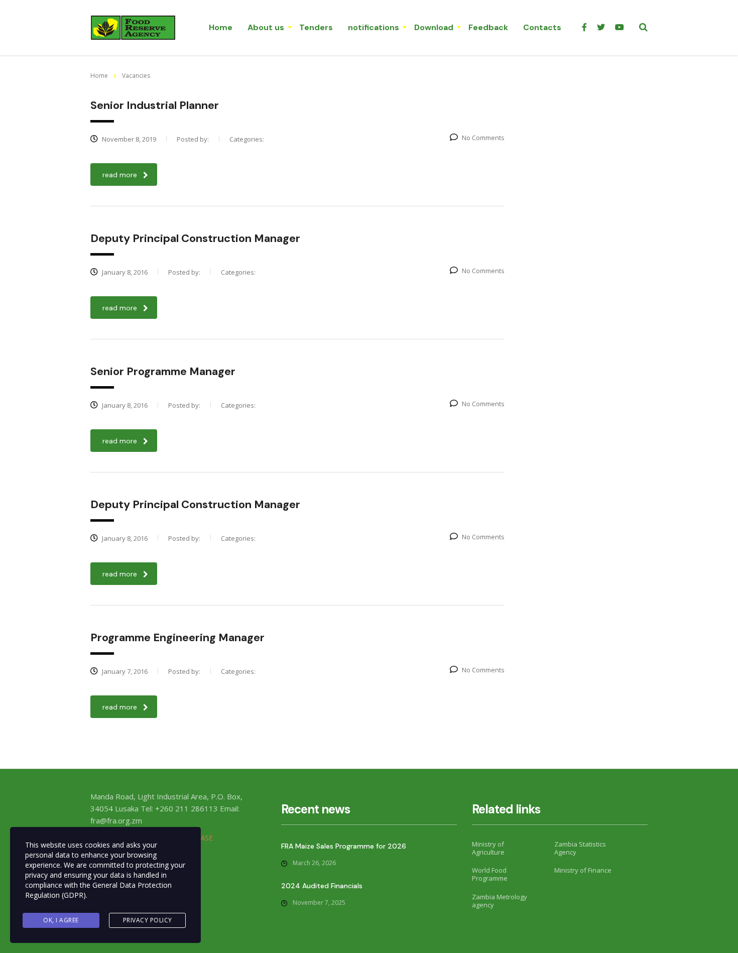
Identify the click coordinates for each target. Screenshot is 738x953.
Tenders (316, 27)
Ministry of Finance (582, 870)
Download (433, 27)
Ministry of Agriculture (488, 848)
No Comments (483, 137)
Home (220, 27)
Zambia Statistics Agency (580, 848)
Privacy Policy (147, 920)
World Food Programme (490, 874)
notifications (373, 27)
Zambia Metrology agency (499, 901)
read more (119, 174)
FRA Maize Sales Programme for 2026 (343, 846)
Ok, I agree (61, 920)
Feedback (488, 27)
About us (266, 27)
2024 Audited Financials (321, 885)
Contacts (542, 27)
